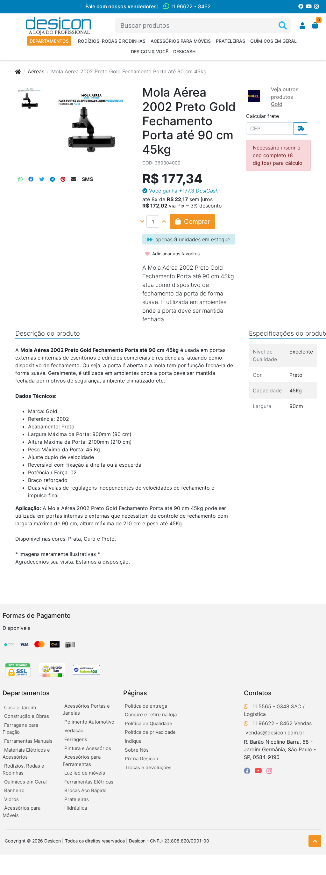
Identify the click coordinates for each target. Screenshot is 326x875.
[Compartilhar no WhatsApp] (20, 179)
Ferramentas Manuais (28, 741)
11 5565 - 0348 (270, 706)
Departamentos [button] (26, 693)
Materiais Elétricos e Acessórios (26, 753)
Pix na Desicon (141, 758)
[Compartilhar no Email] (73, 179)
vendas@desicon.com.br (274, 732)
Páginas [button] (135, 693)
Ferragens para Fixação (20, 728)
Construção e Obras (26, 716)
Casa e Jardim (20, 707)
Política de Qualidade (148, 723)
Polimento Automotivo (89, 722)
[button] (302, 25)
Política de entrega (146, 706)
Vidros (11, 799)
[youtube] (259, 771)
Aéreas (36, 71)
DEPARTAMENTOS (49, 41)
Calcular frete (262, 116)
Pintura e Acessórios (87, 748)
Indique (133, 741)
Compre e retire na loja (151, 714)
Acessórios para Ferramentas (82, 760)
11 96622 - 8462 (190, 6)
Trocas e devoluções (148, 767)
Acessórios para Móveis (181, 41)
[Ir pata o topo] (314, 841)
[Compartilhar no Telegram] (52, 179)
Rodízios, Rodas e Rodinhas (111, 41)
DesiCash (184, 51)
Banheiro (14, 790)
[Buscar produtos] (282, 26)
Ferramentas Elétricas (88, 782)
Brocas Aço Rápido (85, 790)
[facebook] (248, 771)
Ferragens (75, 739)
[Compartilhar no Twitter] (41, 179)
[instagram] (269, 771)
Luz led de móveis (84, 773)
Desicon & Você (149, 51)
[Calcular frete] (301, 128)
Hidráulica (75, 808)
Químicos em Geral (273, 41)
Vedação (73, 730)
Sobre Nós (137, 750)
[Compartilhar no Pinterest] (63, 179)
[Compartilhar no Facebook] (30, 179)
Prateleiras (230, 41)
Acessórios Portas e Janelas (86, 709)
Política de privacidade (150, 732)
